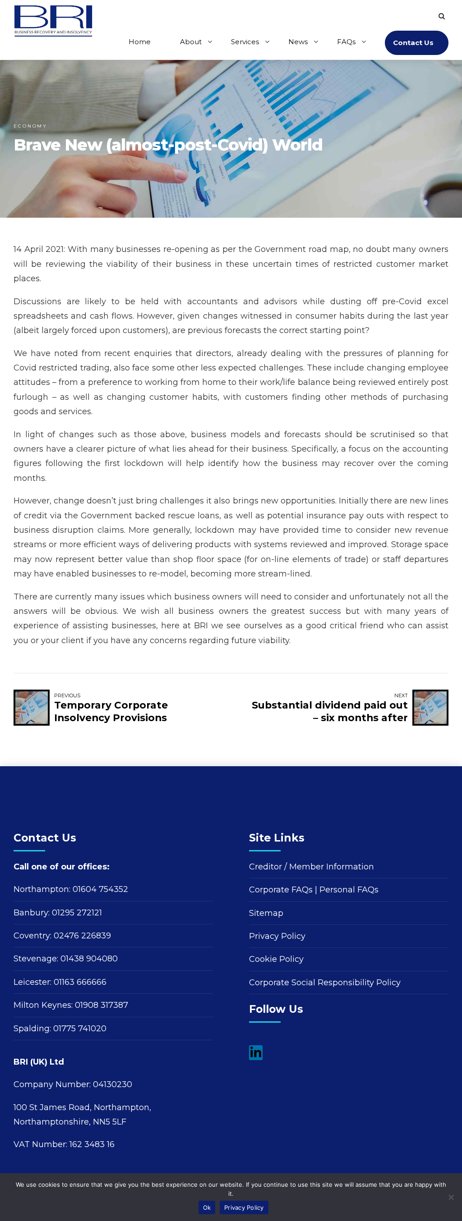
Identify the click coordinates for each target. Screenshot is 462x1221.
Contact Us (413, 42)
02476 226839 (82, 936)
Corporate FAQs (281, 890)
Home (140, 41)
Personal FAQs (349, 890)
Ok (207, 1207)
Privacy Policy (277, 936)
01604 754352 (100, 889)
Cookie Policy (276, 959)
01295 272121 (77, 913)
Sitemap (266, 913)
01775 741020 (79, 1029)
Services (245, 41)
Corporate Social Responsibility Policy (325, 983)
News (298, 41)
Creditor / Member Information (311, 867)
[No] (450, 1197)
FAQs (346, 41)
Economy (30, 126)
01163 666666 (80, 982)
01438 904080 (89, 959)
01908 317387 (101, 1005)
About (191, 41)
